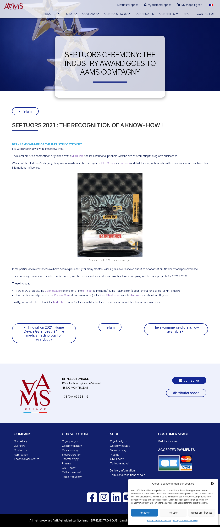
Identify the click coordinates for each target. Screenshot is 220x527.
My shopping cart (191, 5)
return (27, 111)
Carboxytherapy (72, 445)
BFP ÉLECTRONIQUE (104, 520)
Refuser (173, 512)
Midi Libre (78, 156)
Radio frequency (72, 477)
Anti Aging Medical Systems (71, 520)
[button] (213, 483)
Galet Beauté (53, 290)
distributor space (186, 393)
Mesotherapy (70, 450)
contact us (191, 380)
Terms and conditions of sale (127, 475)
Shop (114, 434)
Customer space (173, 434)
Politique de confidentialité (159, 520)
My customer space (159, 5)
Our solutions (75, 434)
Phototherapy (70, 459)
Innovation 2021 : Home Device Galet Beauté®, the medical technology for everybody (44, 333)
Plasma (66, 463)
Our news (19, 445)
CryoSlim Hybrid (110, 295)
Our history (20, 441)
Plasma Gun (61, 295)
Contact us (20, 450)
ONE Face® (69, 468)
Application (21, 454)
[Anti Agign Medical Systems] (14, 7)
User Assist (137, 295)
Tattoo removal (71, 472)
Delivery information (122, 470)
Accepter (145, 512)
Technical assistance (26, 459)
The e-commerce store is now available (176, 329)
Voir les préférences (201, 512)
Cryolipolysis (70, 441)
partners (125, 163)
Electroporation (71, 454)
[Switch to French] (211, 4)
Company (22, 434)
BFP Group (108, 163)
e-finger (87, 290)
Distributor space (127, 5)
